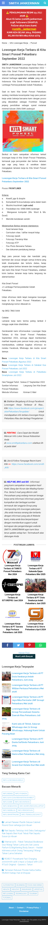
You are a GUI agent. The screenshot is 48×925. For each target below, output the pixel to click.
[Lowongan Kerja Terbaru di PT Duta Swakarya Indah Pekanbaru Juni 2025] (35, 585)
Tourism (33, 893)
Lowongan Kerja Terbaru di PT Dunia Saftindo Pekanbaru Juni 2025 (28, 742)
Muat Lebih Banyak (24, 656)
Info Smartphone (11, 814)
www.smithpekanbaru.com (19, 443)
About (11, 908)
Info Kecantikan (22, 802)
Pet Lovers (8, 893)
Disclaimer (24, 911)
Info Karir (7, 802)
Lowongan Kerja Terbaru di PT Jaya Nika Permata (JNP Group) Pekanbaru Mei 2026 (28, 700)
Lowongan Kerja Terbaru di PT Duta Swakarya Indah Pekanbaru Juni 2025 (35, 598)
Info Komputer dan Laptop (32, 806)
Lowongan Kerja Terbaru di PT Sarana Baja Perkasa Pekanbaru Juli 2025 (12, 628)
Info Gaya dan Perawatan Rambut (18, 798)
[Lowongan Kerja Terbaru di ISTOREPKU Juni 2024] (12, 585)
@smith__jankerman (24, 29)
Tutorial (7, 898)
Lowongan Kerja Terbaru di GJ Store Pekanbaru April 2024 (35, 627)
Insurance (26, 889)
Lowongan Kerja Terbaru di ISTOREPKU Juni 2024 (12, 597)
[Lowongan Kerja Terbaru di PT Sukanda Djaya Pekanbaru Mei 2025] (35, 556)
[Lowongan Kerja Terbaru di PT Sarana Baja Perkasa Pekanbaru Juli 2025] (12, 614)
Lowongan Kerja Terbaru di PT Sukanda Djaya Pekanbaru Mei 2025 (35, 569)
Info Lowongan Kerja (13, 780)
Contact (20, 908)
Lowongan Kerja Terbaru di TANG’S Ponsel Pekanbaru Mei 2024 (12, 569)
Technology (21, 893)
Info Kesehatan (10, 806)
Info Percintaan (25, 810)
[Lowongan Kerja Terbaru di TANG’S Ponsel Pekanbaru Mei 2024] (12, 556)
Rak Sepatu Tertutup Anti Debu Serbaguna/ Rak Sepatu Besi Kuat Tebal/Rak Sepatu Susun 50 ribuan (24, 833)
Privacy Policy (33, 908)
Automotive (8, 885)
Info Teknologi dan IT (31, 814)
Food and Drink (34, 885)
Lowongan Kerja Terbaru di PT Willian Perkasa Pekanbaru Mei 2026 (28, 688)
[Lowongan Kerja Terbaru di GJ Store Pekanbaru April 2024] (35, 614)
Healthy (15, 889)
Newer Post (24, 653)
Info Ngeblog (9, 810)
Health (6, 889)
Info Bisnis (8, 793)
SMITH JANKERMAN (24, 3)
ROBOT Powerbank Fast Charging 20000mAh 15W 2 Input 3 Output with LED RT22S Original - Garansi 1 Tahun (22, 862)
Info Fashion (21, 793)
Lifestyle (38, 889)
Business (21, 885)
